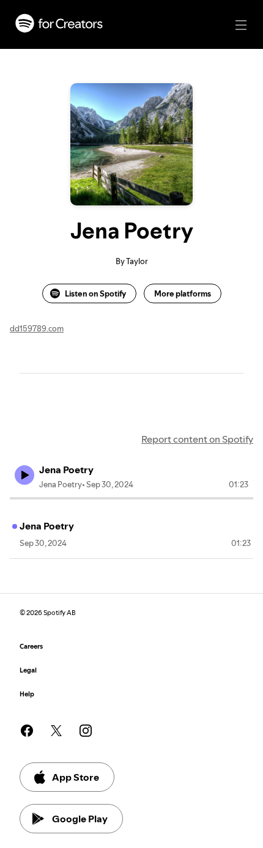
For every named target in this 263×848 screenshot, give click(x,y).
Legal (28, 670)
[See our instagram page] (85, 730)
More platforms (182, 293)
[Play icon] (24, 475)
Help (27, 694)
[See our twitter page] (56, 730)
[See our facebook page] (27, 730)
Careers (31, 646)
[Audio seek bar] (131, 498)
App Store (75, 777)
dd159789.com (37, 328)
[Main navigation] (241, 25)
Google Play (80, 818)
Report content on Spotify (197, 439)
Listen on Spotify (95, 293)
